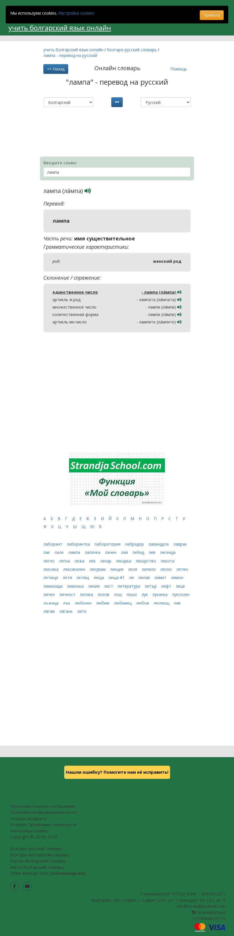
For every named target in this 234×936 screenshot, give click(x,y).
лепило (149, 569)
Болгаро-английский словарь (39, 855)
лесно (166, 569)
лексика (51, 569)
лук (145, 594)
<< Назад (55, 69)
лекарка (124, 561)
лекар (106, 561)
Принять (211, 15)
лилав (144, 577)
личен (49, 594)
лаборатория (108, 544)
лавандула (159, 544)
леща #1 (117, 577)
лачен (111, 552)
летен (182, 569)
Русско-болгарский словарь (38, 861)
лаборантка (79, 544)
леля (133, 569)
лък (67, 603)
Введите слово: (60, 162)
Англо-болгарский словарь (37, 867)
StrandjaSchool (210, 912)
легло (49, 561)
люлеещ (162, 603)
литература (129, 586)
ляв (177, 603)
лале (60, 552)
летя (68, 577)
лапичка (93, 552)
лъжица (51, 603)
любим (103, 603)
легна (65, 561)
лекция (117, 569)
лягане (66, 611)
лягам (49, 611)
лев (153, 552)
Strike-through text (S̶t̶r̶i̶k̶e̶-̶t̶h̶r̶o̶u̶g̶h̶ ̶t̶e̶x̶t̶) (48, 873)
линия (94, 586)
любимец (123, 603)
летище (51, 577)
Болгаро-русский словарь (36, 848)
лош (118, 594)
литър (151, 586)
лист (109, 586)
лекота (167, 561)
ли (132, 577)
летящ (83, 577)
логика (87, 594)
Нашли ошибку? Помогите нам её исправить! (117, 772)
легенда (167, 552)
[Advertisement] (110, 121)
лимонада (53, 586)
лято (81, 611)
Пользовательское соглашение (42, 806)
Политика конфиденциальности (43, 812)
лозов (104, 594)
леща (99, 577)
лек (93, 561)
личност (67, 594)
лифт (166, 586)
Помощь (178, 69)
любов (143, 603)
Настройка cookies (76, 13)
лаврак (180, 544)
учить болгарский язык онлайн (60, 27)
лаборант (53, 544)
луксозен (180, 594)
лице (180, 586)
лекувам (98, 569)
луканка (160, 594)
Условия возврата (28, 818)
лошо (132, 594)
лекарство (146, 561)
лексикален (74, 569)
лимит (161, 577)
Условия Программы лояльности (43, 824)
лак (47, 552)
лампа (74, 552)
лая (125, 552)
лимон (177, 577)
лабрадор (135, 544)
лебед (138, 552)
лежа (80, 561)
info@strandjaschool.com (200, 906)
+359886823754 (208, 918)
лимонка (76, 586)
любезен (84, 603)
